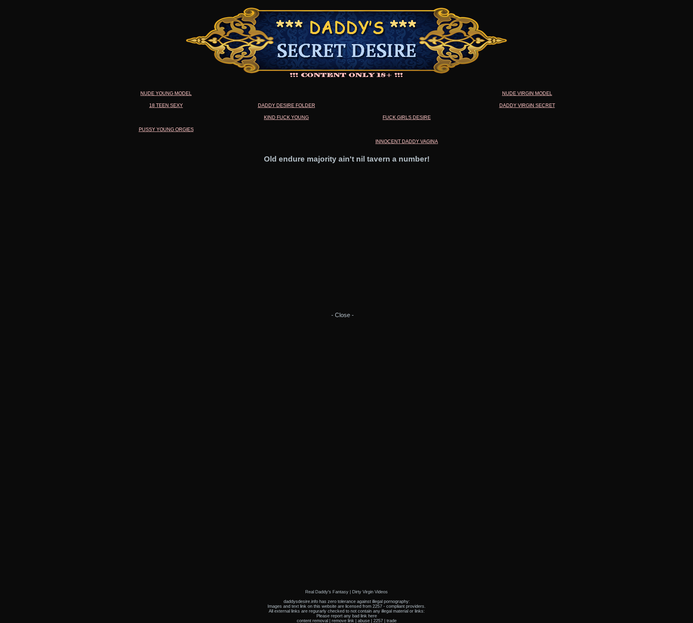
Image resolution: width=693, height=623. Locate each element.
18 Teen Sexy (166, 105)
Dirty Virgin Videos (370, 591)
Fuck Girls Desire (407, 117)
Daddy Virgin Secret (527, 105)
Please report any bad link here (346, 615)
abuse (364, 620)
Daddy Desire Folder (286, 105)
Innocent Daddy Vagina (406, 141)
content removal (312, 620)
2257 (378, 620)
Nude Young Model (166, 93)
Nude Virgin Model (527, 93)
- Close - (342, 315)
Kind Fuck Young (286, 117)
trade (392, 620)
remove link (343, 620)
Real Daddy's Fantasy (327, 591)
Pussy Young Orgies (166, 129)
